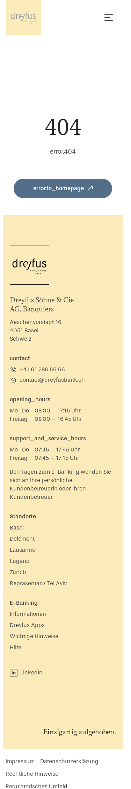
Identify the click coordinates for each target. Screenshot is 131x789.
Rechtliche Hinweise (32, 774)
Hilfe (15, 647)
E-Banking (24, 603)
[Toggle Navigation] (108, 17)
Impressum (20, 761)
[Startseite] (23, 17)
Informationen (28, 614)
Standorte (23, 516)
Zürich (18, 572)
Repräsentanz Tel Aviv (38, 583)
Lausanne (22, 550)
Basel (17, 527)
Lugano (19, 561)
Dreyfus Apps (27, 625)
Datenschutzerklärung (69, 761)
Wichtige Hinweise (34, 636)
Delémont (22, 538)
